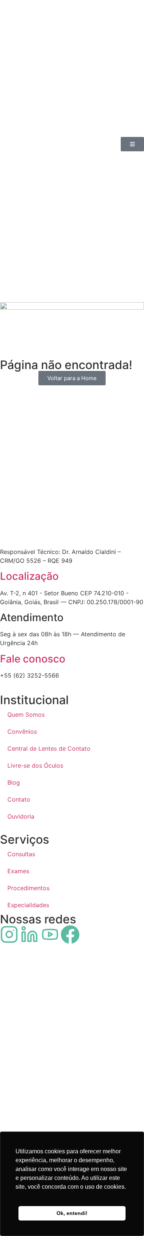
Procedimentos (28, 888)
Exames (18, 871)
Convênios (22, 731)
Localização (29, 576)
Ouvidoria (20, 816)
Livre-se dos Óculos (35, 765)
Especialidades (28, 905)
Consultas (21, 854)
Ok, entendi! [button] (72, 1213)
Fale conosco (32, 659)
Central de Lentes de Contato (48, 748)
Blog (13, 782)
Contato (18, 799)
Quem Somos (26, 714)
